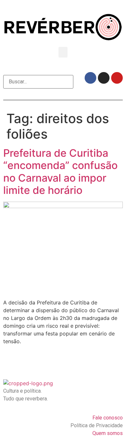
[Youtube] (117, 78)
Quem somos (107, 433)
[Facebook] (90, 78)
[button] (63, 52)
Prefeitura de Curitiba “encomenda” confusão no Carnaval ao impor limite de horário (60, 171)
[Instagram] (104, 78)
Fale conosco (107, 418)
